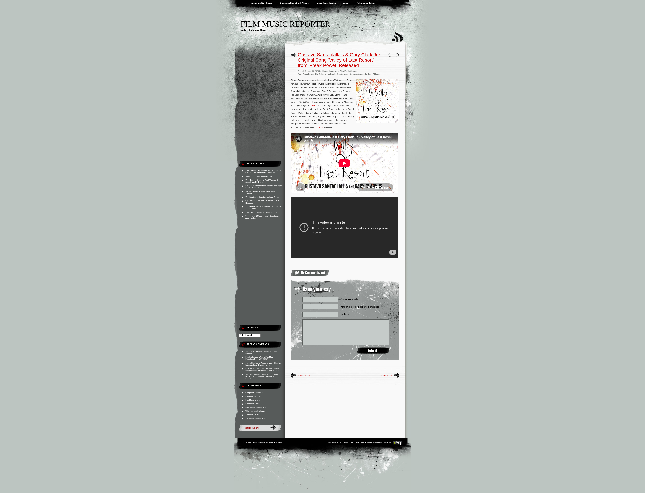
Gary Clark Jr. (342, 74)
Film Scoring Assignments (255, 407)
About (346, 3)
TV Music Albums (252, 415)
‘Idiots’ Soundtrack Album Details (258, 176)
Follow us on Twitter (366, 3)
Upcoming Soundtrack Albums (294, 3)
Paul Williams (374, 74)
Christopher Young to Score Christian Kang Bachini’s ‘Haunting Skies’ (263, 364)
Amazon (313, 105)
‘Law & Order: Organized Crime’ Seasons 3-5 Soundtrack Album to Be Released (263, 172)
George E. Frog (348, 442)
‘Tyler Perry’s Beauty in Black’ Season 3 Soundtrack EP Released (261, 181)
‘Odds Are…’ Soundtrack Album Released (262, 212)
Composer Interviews (254, 393)
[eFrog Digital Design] (397, 445)
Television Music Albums (255, 411)
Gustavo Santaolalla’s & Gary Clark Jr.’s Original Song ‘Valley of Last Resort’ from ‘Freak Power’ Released (340, 60)
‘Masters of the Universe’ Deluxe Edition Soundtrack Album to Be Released (262, 370)
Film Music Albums (253, 396)
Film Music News (252, 404)
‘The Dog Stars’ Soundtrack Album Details (262, 197)
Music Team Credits (326, 3)
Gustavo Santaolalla (358, 74)
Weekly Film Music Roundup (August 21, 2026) (259, 358)
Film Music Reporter (285, 23)
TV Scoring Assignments (255, 418)
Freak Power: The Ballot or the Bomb (319, 74)
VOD (321, 127)
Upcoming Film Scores (261, 3)
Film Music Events (252, 400)
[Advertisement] (262, 108)
